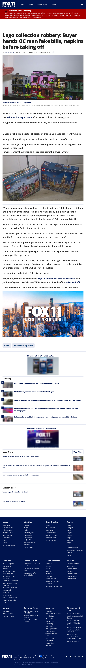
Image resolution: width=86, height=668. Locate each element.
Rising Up (6, 593)
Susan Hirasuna (9, 52)
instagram (74, 656)
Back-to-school (51, 533)
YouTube (49, 571)
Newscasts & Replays (31, 568)
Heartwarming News (23, 345)
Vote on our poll (51, 538)
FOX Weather (28, 547)
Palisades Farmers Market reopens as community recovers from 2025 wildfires (45, 417)
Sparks (69, 555)
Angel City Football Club (75, 550)
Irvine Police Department (19, 117)
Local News (8, 452)
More (54, 4)
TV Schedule (50, 616)
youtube (78, 656)
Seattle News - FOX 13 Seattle (31, 621)
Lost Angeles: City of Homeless (9, 577)
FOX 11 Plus (50, 638)
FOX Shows (49, 619)
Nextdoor (49, 574)
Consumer (6, 538)
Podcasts (49, 584)
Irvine (23, 52)
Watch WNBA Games (74, 639)
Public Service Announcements (51, 632)
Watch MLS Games (73, 641)
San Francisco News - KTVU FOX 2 (31, 612)
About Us (50, 608)
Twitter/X (49, 576)
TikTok (48, 569)
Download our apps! (52, 581)
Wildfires (27, 545)
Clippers (69, 533)
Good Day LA (52, 522)
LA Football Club (72, 548)
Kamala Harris (72, 576)
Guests (48, 525)
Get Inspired (7, 590)
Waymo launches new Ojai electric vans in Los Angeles (21, 456)
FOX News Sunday (9, 545)
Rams (69, 525)
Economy (6, 611)
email (82, 656)
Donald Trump (72, 569)
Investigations (7, 595)
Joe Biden (70, 571)
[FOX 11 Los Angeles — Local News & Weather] (9, 4)
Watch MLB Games (73, 620)
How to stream (51, 579)
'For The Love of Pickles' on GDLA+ (14, 501)
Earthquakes (28, 535)
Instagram (49, 566)
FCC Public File (50, 626)
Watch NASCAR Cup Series (74, 624)
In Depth (5, 569)
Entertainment (7, 535)
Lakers (69, 530)
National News (8, 533)
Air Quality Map (29, 533)
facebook (66, 656)
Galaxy (69, 553)
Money (6, 608)
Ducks (69, 545)
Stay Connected (53, 560)
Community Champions (10, 581)
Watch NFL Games (73, 614)
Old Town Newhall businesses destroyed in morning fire (36, 383)
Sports (70, 522)
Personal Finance (8, 616)
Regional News (31, 608)
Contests (49, 611)
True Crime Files (8, 574)
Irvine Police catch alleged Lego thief (17, 103)
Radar (26, 530)
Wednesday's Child (9, 571)
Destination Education (10, 588)
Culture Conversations (10, 598)
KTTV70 (5, 603)
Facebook (49, 564)
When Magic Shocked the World (10, 584)
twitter (70, 656)
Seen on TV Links (51, 535)
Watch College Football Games (75, 617)
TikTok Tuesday (51, 540)
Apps (25, 571)
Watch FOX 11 (30, 560)
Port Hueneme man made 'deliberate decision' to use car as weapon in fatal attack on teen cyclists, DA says (37, 466)
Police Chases (7, 530)
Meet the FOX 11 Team (53, 614)
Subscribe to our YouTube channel (41, 429)
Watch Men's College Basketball (74, 631)
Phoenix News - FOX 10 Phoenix (32, 616)
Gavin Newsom (72, 574)
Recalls (5, 540)
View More (78, 452)
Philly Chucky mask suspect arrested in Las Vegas (34, 392)
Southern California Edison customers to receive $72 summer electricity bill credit (47, 400)
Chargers (70, 528)
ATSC (47, 636)
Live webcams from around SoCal (30, 574)
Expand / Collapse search (82, 4)
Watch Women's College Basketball (73, 635)
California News (8, 528)
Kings (69, 543)
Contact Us (49, 641)
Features (7, 560)
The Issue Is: (7, 566)
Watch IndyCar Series (74, 627)
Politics (5, 543)
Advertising (49, 624)
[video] (78, 494)
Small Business (8, 614)
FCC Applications (51, 629)
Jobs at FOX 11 (51, 621)
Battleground (71, 579)
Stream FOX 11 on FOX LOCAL (32, 565)
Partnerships (50, 643)
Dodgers (70, 535)
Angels (69, 538)
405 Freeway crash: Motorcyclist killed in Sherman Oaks (21, 475)
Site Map (48, 646)
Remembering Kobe (9, 600)
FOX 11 (18, 52)
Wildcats (70, 540)
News (5, 522)
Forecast (27, 525)
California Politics (73, 564)
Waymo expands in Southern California (15, 492)
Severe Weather (29, 542)
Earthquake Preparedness (28, 539)
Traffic (26, 528)
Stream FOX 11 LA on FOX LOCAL (40, 356)
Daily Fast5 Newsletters (54, 586)
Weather (28, 522)
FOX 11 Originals (8, 564)
